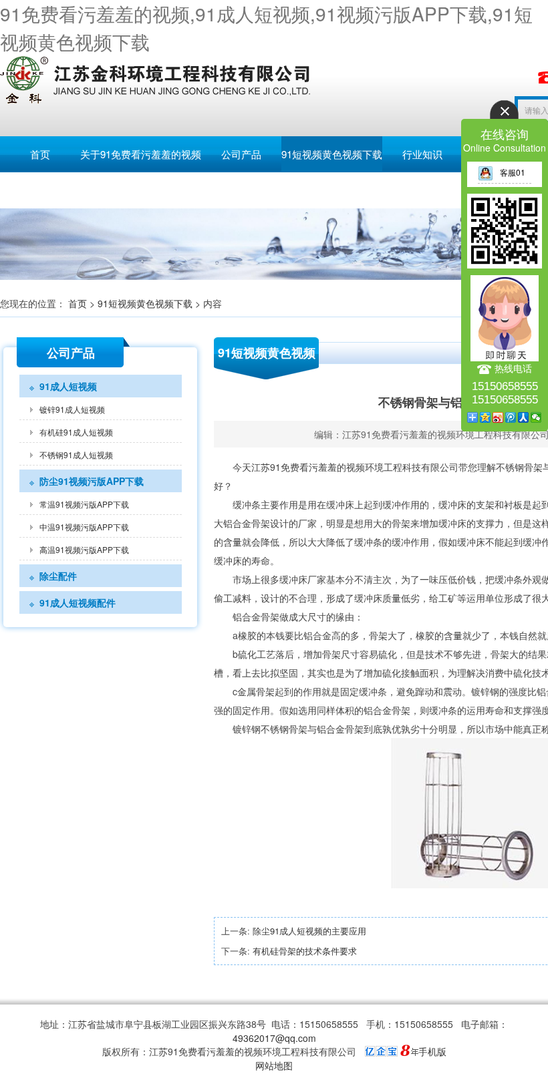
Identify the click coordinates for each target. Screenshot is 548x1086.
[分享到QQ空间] (485, 417)
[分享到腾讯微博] (511, 417)
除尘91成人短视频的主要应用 (309, 930)
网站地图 (274, 1065)
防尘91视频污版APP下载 (91, 481)
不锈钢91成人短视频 (76, 454)
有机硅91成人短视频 (76, 431)
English (40, 190)
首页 (40, 154)
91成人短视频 (68, 386)
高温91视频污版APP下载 (84, 549)
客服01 (512, 172)
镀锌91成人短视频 (72, 409)
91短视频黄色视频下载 (331, 154)
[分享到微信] (536, 417)
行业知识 (422, 154)
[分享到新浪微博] (498, 417)
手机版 (432, 1051)
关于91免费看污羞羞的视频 (140, 154)
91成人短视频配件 (77, 602)
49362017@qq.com (274, 1038)
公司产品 (241, 154)
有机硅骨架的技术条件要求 (305, 950)
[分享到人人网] (523, 417)
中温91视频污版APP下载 (84, 526)
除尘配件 (58, 575)
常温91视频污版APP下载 (84, 504)
